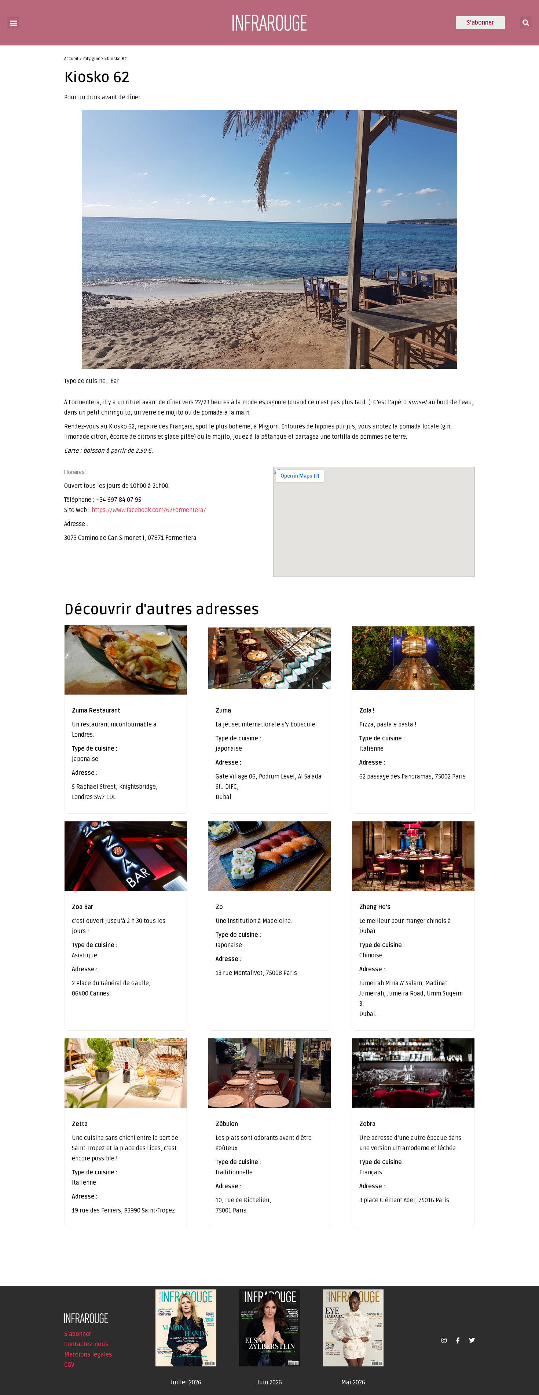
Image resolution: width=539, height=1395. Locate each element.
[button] (13, 22)
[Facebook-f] (458, 1340)
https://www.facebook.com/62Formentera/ (149, 510)
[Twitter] (472, 1340)
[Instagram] (444, 1340)
